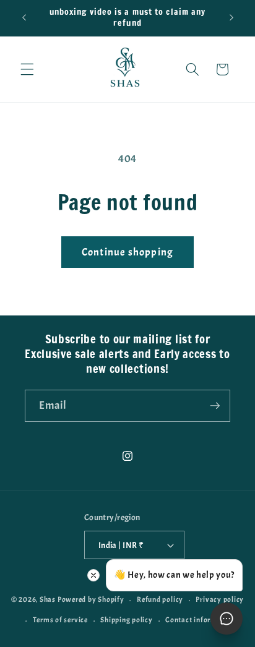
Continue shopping (127, 252)
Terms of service (60, 620)
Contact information (200, 620)
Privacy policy (220, 599)
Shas (48, 600)
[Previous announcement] (24, 18)
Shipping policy (126, 620)
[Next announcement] (231, 18)
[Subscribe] (215, 406)
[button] (27, 69)
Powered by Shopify (91, 600)
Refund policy (160, 599)
